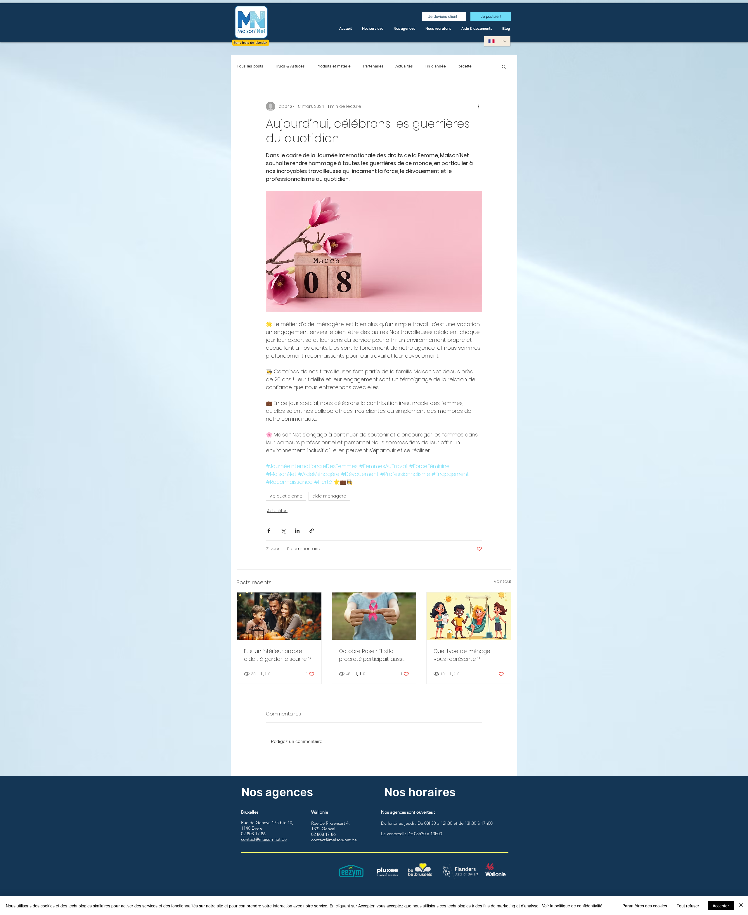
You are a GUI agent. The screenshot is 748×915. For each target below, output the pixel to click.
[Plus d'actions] (478, 106)
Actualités (404, 66)
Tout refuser (688, 906)
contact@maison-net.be (264, 839)
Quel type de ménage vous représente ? (462, 655)
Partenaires (373, 66)
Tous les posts (250, 66)
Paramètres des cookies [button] (644, 906)
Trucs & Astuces (290, 66)
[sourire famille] (279, 616)
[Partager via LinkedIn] (297, 530)
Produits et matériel (334, 66)
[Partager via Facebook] (268, 530)
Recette (465, 66)
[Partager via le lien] (311, 530)
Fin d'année (435, 66)
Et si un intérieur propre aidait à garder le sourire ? (277, 655)
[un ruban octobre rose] (374, 616)
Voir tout (502, 581)
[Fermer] (740, 905)
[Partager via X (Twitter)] (283, 530)
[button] (477, 28)
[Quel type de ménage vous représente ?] (469, 616)
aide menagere (329, 496)
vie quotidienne (286, 496)
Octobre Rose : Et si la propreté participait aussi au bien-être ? (371, 655)
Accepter (721, 906)
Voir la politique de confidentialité (572, 906)
